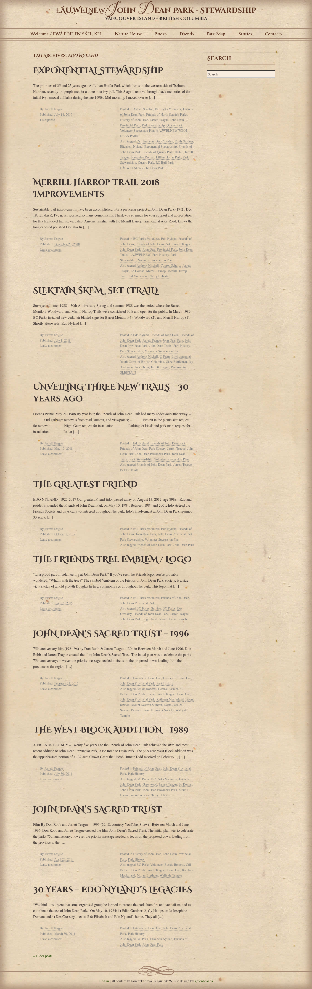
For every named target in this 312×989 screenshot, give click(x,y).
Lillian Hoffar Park (168, 157)
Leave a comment (51, 249)
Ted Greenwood (138, 276)
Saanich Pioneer (130, 710)
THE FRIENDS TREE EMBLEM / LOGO (112, 559)
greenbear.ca (204, 980)
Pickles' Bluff (129, 470)
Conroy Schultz (171, 265)
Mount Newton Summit (146, 705)
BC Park (142, 939)
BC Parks (169, 608)
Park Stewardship (153, 125)
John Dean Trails (160, 345)
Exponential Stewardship (160, 146)
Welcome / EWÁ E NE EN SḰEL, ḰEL (66, 34)
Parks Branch (178, 619)
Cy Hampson (145, 141)
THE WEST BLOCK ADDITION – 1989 (110, 729)
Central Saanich (168, 689)
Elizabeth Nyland (131, 146)
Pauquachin (178, 367)
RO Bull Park (165, 162)
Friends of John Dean (165, 335)
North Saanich (173, 705)
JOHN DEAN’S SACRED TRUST (97, 809)
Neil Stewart (159, 619)
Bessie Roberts (146, 689)
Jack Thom (142, 367)
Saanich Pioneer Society (158, 710)
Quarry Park (174, 125)
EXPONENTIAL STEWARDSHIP (98, 70)
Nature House (128, 34)
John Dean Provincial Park (160, 249)
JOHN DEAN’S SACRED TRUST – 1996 (111, 633)
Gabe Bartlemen (176, 361)
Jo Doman (137, 271)
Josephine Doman (142, 157)
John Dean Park (130, 249)
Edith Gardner (184, 141)
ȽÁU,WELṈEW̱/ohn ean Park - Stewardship (156, 11)
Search (219, 58)
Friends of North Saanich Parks (166, 114)
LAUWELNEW (140, 254)
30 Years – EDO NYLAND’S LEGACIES (112, 889)
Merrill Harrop (156, 271)
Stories (245, 34)
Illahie (179, 152)
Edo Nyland (169, 238)
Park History (160, 254)
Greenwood (150, 784)
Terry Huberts (159, 276)
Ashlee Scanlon (143, 109)
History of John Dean (134, 120)
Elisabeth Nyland (161, 939)
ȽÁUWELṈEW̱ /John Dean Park (142, 168)
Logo (146, 619)
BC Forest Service (149, 608)
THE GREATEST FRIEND (85, 484)
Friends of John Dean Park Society (142, 448)
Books (161, 34)
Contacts (273, 34)
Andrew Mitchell (148, 265)
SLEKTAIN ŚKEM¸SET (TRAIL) (95, 290)
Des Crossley (164, 141)
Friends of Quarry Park (158, 152)
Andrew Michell (147, 356)
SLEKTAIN (128, 372)
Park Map (216, 34)
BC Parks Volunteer (168, 109)
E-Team (165, 356)
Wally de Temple (171, 875)
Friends (187, 34)
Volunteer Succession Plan (137, 130)
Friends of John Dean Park (153, 244)
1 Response (47, 120)
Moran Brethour (147, 875)
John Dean (183, 694)
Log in (104, 980)
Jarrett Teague (54, 109)
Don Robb (138, 694)
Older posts (42, 955)
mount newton (140, 795)
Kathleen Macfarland (170, 699)
